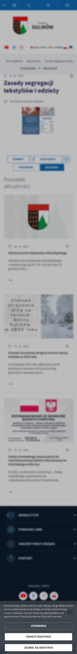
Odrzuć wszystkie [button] (38, 637)
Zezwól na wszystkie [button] (38, 648)
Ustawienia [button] (38, 626)
